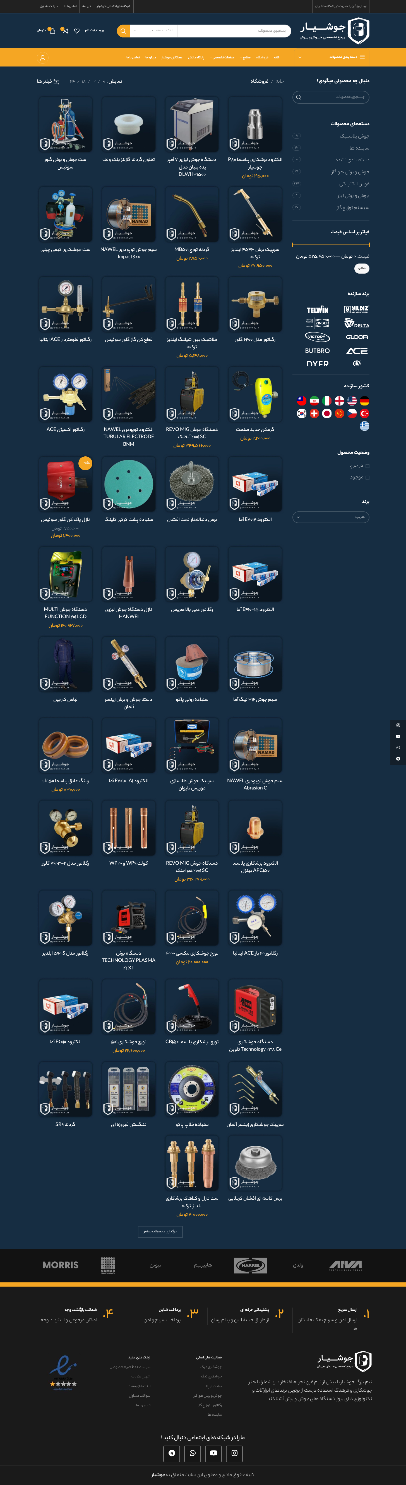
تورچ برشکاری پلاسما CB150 (192, 1042)
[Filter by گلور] (351, 337)
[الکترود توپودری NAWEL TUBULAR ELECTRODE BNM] (129, 394)
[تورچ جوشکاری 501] (129, 1006)
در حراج (356, 466)
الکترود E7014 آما (255, 520)
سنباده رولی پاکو (192, 700)
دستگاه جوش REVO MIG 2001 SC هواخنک (192, 867)
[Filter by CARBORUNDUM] (351, 365)
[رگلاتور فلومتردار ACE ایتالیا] (66, 304)
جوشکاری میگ (211, 1367)
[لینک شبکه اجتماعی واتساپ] (192, 1454)
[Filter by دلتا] (351, 323)
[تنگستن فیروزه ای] (129, 1089)
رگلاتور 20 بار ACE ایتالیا (255, 954)
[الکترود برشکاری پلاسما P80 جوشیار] (255, 124)
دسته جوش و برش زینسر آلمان (128, 703)
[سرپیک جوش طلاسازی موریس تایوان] (192, 745)
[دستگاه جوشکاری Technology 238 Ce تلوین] (255, 1006)
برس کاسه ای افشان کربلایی (255, 1199)
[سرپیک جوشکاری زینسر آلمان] (255, 1089)
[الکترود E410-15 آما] (255, 574)
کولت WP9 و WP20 (128, 864)
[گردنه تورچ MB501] (192, 214)
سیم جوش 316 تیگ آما (255, 700)
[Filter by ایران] (314, 401)
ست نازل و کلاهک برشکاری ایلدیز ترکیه (192, 1202)
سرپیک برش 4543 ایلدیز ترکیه (255, 254)
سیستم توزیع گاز (353, 208)
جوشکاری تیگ (211, 1377)
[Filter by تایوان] (302, 401)
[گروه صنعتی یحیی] (155, 1266)
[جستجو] (123, 31)
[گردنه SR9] (66, 1089)
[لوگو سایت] (334, 31)
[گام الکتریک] (60, 1266)
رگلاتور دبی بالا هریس (192, 610)
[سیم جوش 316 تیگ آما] (255, 664)
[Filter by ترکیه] (364, 413)
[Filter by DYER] (312, 365)
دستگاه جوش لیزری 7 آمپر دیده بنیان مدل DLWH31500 (192, 167)
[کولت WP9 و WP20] (129, 828)
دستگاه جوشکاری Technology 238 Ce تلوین (255, 1046)
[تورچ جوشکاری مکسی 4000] (192, 918)
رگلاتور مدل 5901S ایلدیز (65, 954)
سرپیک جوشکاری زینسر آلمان (255, 1125)
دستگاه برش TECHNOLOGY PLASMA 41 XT (128, 961)
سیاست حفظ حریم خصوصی (130, 1367)
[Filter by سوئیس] (314, 413)
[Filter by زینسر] (312, 323)
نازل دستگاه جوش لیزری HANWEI (128, 613)
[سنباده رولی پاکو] (192, 664)
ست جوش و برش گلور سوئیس (65, 164)
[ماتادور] (250, 1266)
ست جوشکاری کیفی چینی (65, 250)
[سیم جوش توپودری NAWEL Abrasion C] (255, 745)
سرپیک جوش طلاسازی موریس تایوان (192, 785)
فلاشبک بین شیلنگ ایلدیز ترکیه (192, 344)
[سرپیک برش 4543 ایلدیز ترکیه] (255, 214)
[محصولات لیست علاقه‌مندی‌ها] (76, 31)
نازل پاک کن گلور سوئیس (65, 520)
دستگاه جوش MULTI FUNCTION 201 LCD (65, 613)
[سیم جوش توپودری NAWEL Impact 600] (129, 214)
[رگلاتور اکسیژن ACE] (66, 394)
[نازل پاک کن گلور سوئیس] (66, 484)
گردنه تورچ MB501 (192, 250)
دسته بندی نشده (352, 160)
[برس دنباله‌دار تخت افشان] (192, 484)
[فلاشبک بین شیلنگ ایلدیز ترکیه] (192, 304)
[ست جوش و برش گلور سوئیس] (66, 124)
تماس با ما (143, 1405)
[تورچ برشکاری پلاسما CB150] (192, 1006)
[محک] (298, 1266)
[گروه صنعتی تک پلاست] (108, 1266)
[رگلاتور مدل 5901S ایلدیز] (66, 918)
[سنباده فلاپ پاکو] (192, 1089)
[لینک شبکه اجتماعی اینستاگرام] (234, 1454)
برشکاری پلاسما (211, 1386)
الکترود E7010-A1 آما (128, 781)
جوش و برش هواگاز (350, 172)
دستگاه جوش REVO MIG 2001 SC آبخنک (192, 434)
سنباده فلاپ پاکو (192, 1125)
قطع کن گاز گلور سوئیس (129, 340)
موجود (356, 477)
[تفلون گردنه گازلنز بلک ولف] (129, 124)
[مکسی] (345, 1266)
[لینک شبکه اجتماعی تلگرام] (171, 1454)
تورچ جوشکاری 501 (128, 1042)
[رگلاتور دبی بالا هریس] (192, 574)
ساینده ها (359, 149)
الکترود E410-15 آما (255, 610)
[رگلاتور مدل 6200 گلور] (255, 304)
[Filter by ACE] (351, 351)
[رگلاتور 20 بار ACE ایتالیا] (255, 918)
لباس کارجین (65, 700)
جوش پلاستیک (354, 137)
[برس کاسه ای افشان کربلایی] (255, 1163)
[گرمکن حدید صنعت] (255, 394)
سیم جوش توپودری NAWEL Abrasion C (255, 785)
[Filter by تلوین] (312, 309)
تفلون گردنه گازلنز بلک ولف (128, 160)
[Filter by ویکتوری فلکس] (312, 337)
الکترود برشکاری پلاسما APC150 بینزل (255, 867)
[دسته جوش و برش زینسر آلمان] (129, 664)
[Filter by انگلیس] (339, 401)
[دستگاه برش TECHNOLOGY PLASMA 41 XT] (129, 918)
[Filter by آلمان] (364, 401)
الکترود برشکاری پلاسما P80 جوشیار (255, 164)
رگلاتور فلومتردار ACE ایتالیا (65, 340)
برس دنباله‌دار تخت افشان (192, 520)
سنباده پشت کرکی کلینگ (128, 520)
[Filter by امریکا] (352, 401)
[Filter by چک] (352, 413)
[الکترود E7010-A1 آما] (129, 745)
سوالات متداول (139, 1396)
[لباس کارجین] (66, 664)
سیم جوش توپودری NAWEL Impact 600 (128, 254)
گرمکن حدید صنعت (255, 430)
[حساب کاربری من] (42, 57)
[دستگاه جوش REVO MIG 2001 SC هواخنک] (192, 828)
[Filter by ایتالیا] (327, 401)
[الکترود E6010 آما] (66, 1006)
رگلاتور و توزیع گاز (210, 1405)
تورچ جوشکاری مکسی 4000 (191, 954)
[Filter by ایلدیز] (351, 309)
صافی (362, 268)
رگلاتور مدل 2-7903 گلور (65, 864)
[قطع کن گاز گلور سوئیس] (129, 304)
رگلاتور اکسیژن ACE (66, 430)
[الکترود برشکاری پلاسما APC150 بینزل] (255, 828)
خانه (280, 82)
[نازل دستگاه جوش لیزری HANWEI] (129, 574)
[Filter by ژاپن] (327, 413)
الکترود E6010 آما (65, 1042)
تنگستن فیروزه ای (128, 1125)
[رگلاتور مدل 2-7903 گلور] (66, 828)
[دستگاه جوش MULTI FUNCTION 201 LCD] (66, 574)
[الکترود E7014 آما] (255, 484)
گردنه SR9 (65, 1125)
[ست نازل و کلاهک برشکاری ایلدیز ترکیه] (192, 1163)
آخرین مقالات (140, 1377)
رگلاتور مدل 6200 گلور (255, 340)
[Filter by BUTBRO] (312, 351)
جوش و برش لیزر (353, 196)
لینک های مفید (139, 1358)
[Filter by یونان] (364, 426)
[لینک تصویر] (64, 1373)
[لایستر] (203, 1266)
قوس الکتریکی (354, 184)
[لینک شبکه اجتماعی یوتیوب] (213, 1454)
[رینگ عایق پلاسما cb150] (66, 745)
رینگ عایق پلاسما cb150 (65, 781)
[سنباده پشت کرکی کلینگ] (129, 484)
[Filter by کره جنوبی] (302, 413)
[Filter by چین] (339, 413)
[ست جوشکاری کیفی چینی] (66, 214)
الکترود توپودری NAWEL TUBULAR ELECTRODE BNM (129, 437)
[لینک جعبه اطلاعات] (331, 1320)
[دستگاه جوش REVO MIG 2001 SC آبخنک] (192, 394)
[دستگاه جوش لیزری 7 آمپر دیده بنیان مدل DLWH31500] (192, 124)
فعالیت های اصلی (209, 1358)
